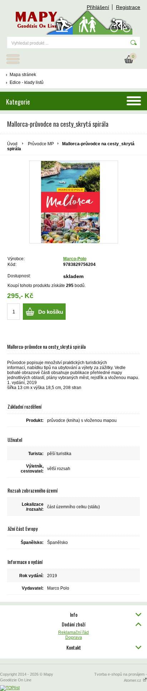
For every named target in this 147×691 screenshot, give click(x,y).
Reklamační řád (73, 632)
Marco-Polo (74, 258)
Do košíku (50, 312)
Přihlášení (98, 7)
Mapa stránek (23, 74)
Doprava (73, 637)
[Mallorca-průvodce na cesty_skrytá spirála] (73, 202)
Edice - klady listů (27, 82)
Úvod (12, 143)
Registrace (128, 7)
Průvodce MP (41, 143)
